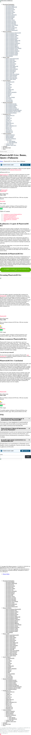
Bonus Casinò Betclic (11, 71)
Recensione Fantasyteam (11, 27)
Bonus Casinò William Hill (12, 66)
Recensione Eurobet (10, 9)
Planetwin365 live (4, 174)
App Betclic (8, 94)
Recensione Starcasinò (11, 22)
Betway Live (9, 127)
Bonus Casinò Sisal (10, 62)
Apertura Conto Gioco (11, 145)
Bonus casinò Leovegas (11, 76)
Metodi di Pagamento (8, 102)
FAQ (5, 220)
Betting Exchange (10, 136)
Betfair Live (8, 124)
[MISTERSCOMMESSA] (6, 0)
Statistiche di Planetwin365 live (10, 215)
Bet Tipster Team (7, 147)
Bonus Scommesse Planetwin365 (13, 32)
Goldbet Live (9, 118)
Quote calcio (9, 140)
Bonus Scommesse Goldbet (12, 35)
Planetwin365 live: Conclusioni (10, 219)
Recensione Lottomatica (11, 14)
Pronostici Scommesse (11, 138)
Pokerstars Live (9, 132)
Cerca (1, 654)
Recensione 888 (9, 18)
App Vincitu (8, 98)
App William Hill (10, 89)
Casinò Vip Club (9, 143)
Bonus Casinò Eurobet (11, 63)
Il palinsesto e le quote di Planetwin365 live (13, 214)
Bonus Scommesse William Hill (13, 40)
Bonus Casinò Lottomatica (12, 69)
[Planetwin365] (3, 190)
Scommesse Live (7, 114)
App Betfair (8, 90)
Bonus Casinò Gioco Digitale (12, 74)
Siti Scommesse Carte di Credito (13, 111)
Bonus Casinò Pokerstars (11, 75)
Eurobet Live (9, 120)
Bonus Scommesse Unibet (12, 52)
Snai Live (8, 116)
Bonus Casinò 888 (10, 72)
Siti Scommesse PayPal (11, 103)
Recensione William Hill (11, 7)
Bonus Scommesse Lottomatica (13, 43)
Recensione (2, 201)
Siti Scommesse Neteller (11, 107)
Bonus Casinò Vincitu (11, 79)
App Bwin (8, 88)
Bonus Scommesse (7, 31)
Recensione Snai (9, 13)
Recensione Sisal (9, 10)
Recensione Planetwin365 (12, 30)
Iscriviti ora (26, 164)
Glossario (5, 146)
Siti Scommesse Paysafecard (12, 109)
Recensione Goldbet (10, 12)
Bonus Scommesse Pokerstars (12, 50)
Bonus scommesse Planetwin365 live (11, 218)
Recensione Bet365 (10, 29)
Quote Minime (12, 141)
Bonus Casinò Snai (10, 60)
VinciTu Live (9, 129)
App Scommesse (7, 80)
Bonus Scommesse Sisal (11, 36)
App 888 (8, 96)
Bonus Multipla (9, 56)
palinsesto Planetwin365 (15, 169)
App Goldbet (9, 84)
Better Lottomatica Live (11, 125)
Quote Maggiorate (13, 142)
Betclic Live (8, 128)
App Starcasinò (9, 101)
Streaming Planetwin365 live (10, 216)
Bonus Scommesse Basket (12, 54)
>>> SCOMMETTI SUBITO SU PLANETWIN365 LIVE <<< (15, 270)
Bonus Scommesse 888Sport (12, 47)
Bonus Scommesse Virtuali (12, 53)
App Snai (8, 83)
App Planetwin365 (10, 81)
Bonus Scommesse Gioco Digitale (13, 48)
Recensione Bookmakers (8, 4)
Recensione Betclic (10, 17)
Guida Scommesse (7, 133)
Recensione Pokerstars (11, 23)
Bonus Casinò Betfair (11, 67)
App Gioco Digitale (10, 97)
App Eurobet (9, 87)
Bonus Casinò (6, 57)
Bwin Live (8, 121)
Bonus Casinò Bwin (10, 65)
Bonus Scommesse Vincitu (12, 49)
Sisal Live (8, 119)
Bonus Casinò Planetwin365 (12, 58)
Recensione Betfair (10, 5)
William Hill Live (10, 123)
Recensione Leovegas (11, 21)
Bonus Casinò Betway (11, 70)
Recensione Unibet (10, 26)
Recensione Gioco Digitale (12, 25)
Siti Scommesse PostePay (11, 105)
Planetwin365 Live (10, 115)
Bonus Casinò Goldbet (11, 61)
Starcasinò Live (9, 131)
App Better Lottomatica (11, 92)
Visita (1, 208)
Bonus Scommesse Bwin (11, 39)
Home (1, 161)
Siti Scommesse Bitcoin (11, 112)
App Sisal (8, 85)
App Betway (9, 93)
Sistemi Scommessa (10, 134)
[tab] (15, 619)
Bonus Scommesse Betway (12, 44)
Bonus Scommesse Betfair (12, 41)
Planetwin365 (3, 191)
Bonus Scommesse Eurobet (12, 38)
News (4, 149)
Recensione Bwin (10, 8)
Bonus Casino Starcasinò (11, 78)
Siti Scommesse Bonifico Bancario (14, 110)
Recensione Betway (10, 16)
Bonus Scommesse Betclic (12, 45)
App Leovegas (9, 100)
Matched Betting (9, 137)
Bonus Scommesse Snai (11, 34)
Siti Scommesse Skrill (11, 106)
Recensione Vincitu (10, 20)
